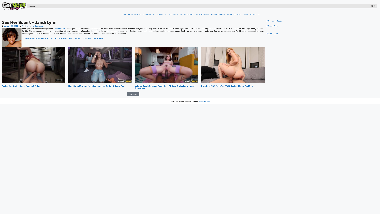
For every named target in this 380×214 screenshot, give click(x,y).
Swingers (245, 14)
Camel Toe (160, 14)
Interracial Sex (205, 14)
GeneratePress (204, 101)
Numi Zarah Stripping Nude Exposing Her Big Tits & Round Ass (96, 86)
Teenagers (252, 14)
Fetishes (175, 14)
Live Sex (229, 14)
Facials (170, 14)
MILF (234, 14)
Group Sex (183, 14)
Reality (239, 14)
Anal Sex (123, 14)
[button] (133, 94)
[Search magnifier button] (375, 6)
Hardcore (197, 14)
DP (165, 14)
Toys (258, 14)
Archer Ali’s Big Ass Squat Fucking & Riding (21, 86)
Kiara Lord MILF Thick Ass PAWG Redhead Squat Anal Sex (227, 86)
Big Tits (141, 14)
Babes (136, 14)
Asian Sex (130, 14)
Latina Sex (214, 14)
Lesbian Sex (221, 14)
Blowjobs (148, 14)
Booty (154, 14)
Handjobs (190, 14)
